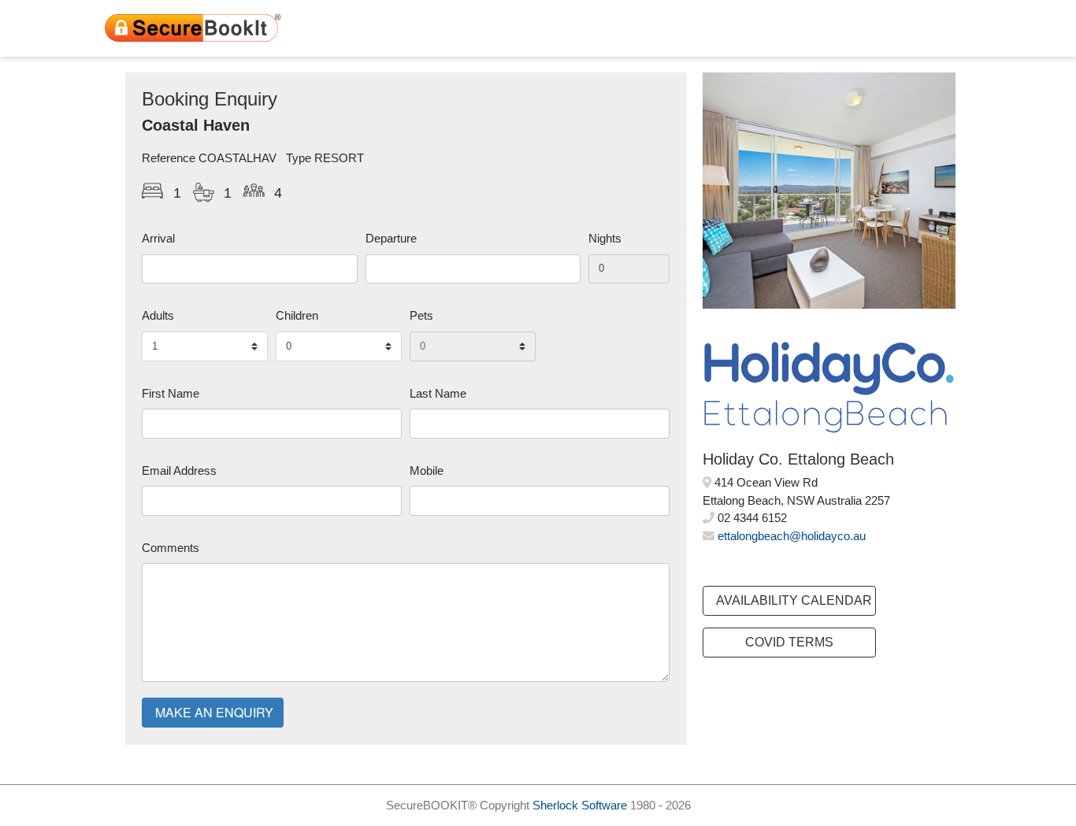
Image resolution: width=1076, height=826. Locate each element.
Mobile (426, 470)
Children (297, 315)
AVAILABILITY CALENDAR (794, 600)
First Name (170, 393)
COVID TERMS (789, 642)
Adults (158, 315)
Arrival (158, 238)
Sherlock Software (579, 805)
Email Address (179, 470)
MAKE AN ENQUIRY (214, 712)
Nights (604, 238)
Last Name (438, 393)
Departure (391, 238)
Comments (170, 547)
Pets (421, 315)
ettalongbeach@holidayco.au (792, 536)
